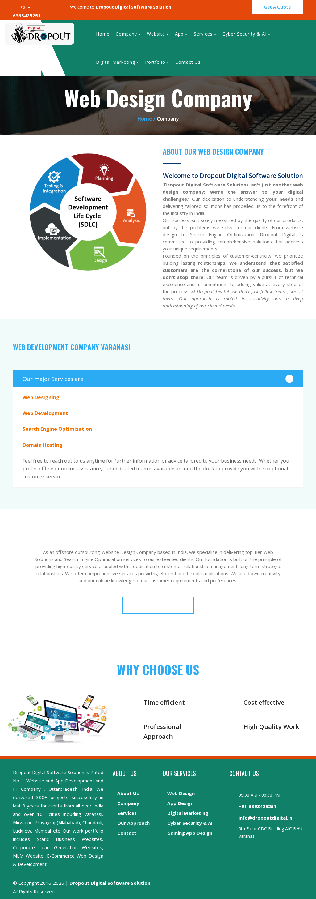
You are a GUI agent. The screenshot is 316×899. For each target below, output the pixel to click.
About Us (128, 793)
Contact (126, 833)
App (179, 34)
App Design (180, 803)
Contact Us (188, 62)
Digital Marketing (115, 62)
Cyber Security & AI (244, 34)
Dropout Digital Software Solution (109, 883)
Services (203, 34)
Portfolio (155, 62)
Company (126, 34)
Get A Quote (277, 7)
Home (103, 34)
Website (156, 34)
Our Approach (133, 823)
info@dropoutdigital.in (265, 818)
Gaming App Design (189, 833)
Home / (147, 118)
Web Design (181, 793)
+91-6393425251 (257, 806)
